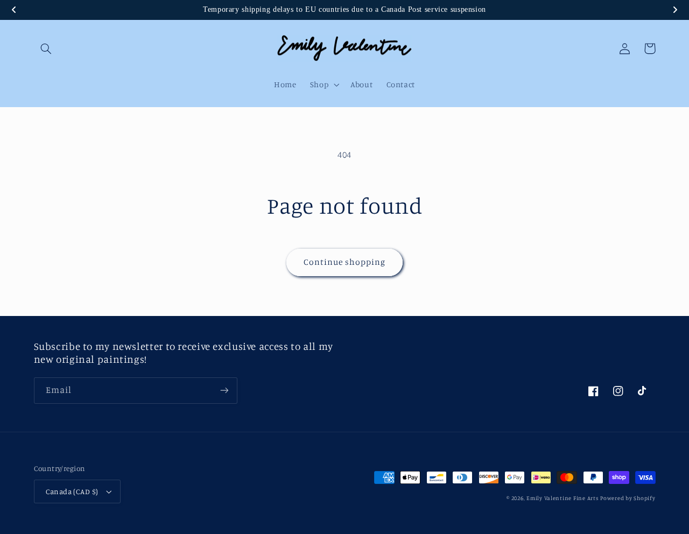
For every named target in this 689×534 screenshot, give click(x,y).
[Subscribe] (224, 390)
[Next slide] (675, 10)
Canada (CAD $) (72, 491)
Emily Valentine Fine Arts (562, 498)
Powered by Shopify (627, 498)
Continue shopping (345, 262)
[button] (46, 48)
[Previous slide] (14, 10)
